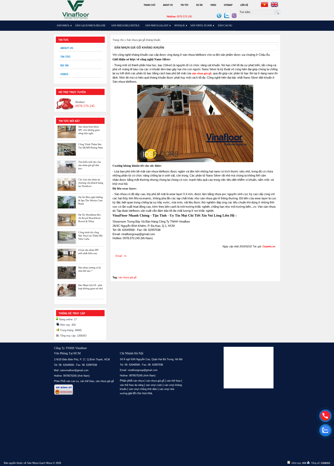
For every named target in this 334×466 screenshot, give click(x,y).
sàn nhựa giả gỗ (127, 277)
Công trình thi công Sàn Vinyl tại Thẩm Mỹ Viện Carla (90, 235)
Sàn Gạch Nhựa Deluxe (90, 25)
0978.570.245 (179, 16)
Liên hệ (244, 5)
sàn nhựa (138, 380)
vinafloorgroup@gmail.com (143, 370)
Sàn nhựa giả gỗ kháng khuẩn (143, 40)
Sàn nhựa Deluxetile (125, 25)
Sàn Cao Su (225, 25)
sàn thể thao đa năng (131, 385)
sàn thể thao (174, 380)
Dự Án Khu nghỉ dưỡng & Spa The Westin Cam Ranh (90, 200)
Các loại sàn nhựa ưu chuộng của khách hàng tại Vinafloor (90, 183)
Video (213, 5)
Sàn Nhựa (63, 25)
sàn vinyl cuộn (154, 385)
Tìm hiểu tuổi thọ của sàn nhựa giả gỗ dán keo (89, 165)
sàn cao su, (72, 381)
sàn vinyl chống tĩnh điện (143, 389)
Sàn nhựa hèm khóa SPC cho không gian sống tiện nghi (89, 130)
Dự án (199, 5)
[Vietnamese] (264, 4)
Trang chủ (149, 5)
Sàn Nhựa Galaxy (157, 25)
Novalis (179, 25)
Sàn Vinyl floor (201, 25)
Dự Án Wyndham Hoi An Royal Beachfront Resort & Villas (89, 218)
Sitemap (228, 5)
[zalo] (325, 430)
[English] (274, 4)
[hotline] (325, 416)
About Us (168, 5)
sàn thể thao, (87, 381)
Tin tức (184, 5)
